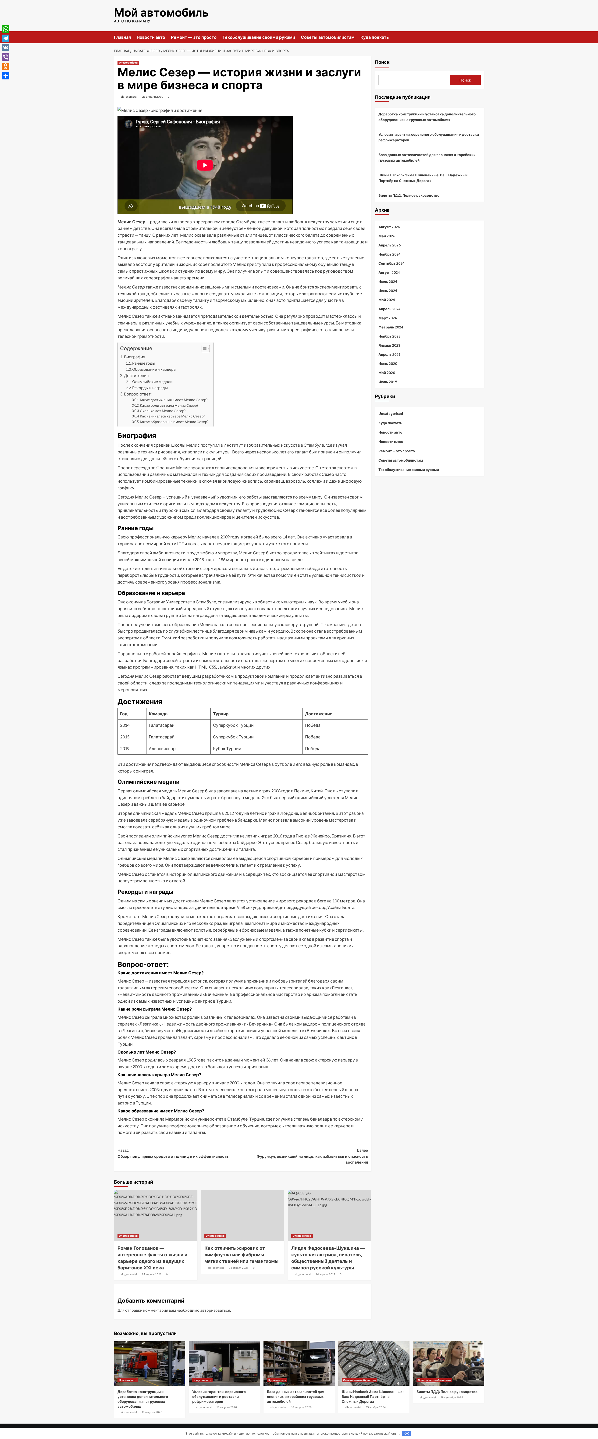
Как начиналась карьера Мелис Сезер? (172, 416)
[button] (203, 349)
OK (406, 1433)
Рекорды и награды (150, 387)
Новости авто (151, 37)
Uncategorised (128, 62)
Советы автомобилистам (328, 37)
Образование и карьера (154, 369)
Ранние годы (143, 363)
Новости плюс (390, 441)
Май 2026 (386, 236)
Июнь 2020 (387, 363)
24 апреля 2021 (151, 1274)
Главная (122, 37)
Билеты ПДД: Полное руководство (408, 195)
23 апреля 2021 (152, 96)
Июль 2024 (387, 281)
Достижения (136, 375)
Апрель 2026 (389, 245)
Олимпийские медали (152, 381)
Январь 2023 (389, 345)
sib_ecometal (129, 96)
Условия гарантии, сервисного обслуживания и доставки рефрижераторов (428, 137)
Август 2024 (389, 272)
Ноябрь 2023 (389, 336)
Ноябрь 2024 (389, 254)
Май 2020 (386, 372)
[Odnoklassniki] (5, 66)
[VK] (5, 47)
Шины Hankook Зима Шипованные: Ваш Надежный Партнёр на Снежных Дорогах (422, 178)
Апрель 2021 (389, 354)
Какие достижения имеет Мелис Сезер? (174, 400)
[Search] (481, 37)
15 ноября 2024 (376, 1407)
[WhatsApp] (5, 29)
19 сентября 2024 (452, 1397)
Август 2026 (389, 227)
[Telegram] (5, 38)
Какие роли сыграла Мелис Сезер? (169, 405)
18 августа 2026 (152, 1412)
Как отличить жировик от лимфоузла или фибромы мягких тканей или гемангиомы (241, 1254)
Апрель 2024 (389, 309)
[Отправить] (5, 75)
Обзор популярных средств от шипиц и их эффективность (172, 1153)
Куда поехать (374, 37)
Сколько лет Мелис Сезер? (163, 411)
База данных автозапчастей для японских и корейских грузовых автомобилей (427, 157)
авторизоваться (215, 1310)
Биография (134, 356)
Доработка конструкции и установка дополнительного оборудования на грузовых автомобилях (427, 117)
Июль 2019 (387, 382)
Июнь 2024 (387, 291)
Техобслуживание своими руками (258, 37)
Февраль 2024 (390, 327)
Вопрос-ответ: (138, 394)
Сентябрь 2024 (391, 263)
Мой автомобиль (161, 12)
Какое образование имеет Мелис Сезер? (174, 422)
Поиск (382, 62)
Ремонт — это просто (194, 37)
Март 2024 (387, 318)
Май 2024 (386, 300)
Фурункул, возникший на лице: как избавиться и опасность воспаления (312, 1156)
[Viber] (5, 57)
